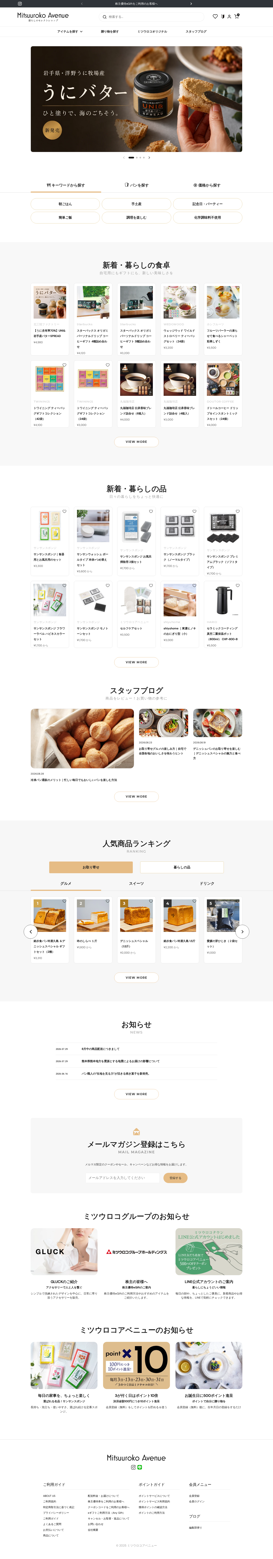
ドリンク (207, 883)
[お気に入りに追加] (64, 287)
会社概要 (93, 1530)
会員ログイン (197, 1501)
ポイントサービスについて (154, 1496)
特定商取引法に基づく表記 (58, 1507)
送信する (103, 17)
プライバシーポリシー (56, 1512)
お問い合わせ (95, 1524)
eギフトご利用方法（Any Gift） (106, 1512)
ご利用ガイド (51, 1518)
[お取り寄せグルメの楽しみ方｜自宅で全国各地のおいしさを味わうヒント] (163, 723)
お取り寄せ (91, 867)
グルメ (66, 883)
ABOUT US (49, 1496)
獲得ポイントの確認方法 (153, 1507)
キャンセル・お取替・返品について (108, 1518)
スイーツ (136, 883)
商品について (51, 1535)
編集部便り (195, 1527)
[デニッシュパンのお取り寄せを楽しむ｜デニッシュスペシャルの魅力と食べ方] (218, 723)
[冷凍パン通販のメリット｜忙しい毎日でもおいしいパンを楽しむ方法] (82, 738)
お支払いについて (53, 1530)
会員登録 (194, 1496)
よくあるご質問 (52, 1524)
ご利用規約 (49, 1501)
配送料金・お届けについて (103, 1496)
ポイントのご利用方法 (152, 1512)
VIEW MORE (136, 442)
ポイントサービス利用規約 (154, 1501)
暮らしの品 (182, 867)
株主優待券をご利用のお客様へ (106, 1501)
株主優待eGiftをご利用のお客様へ (136, 3)
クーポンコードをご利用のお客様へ (108, 1507)
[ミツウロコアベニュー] (43, 17)
